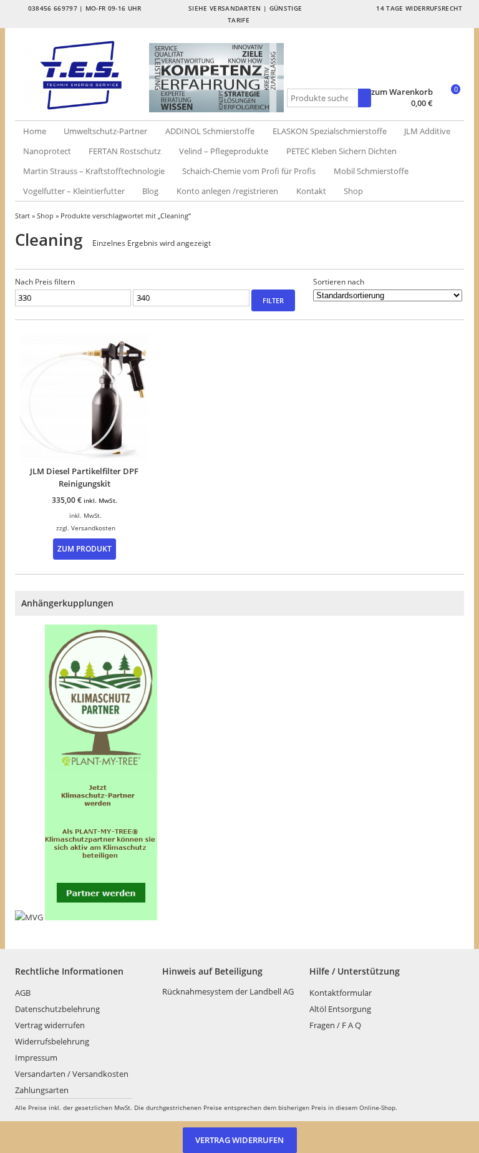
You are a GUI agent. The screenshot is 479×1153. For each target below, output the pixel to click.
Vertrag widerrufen (50, 1025)
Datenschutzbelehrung (57, 1008)
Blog (150, 191)
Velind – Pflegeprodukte (223, 151)
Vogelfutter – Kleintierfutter (74, 191)
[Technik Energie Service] (82, 75)
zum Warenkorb (402, 92)
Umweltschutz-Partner (105, 131)
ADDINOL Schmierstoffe (209, 131)
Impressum (36, 1057)
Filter (273, 300)
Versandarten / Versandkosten (71, 1073)
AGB (23, 992)
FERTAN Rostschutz (125, 151)
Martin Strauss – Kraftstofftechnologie (94, 171)
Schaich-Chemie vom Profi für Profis (249, 171)
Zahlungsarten (42, 1090)
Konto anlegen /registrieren (227, 191)
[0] (449, 104)
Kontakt (311, 191)
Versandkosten (93, 527)
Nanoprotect (47, 151)
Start (22, 215)
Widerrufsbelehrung (52, 1041)
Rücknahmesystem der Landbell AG (228, 991)
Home (34, 131)
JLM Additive (427, 131)
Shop (353, 191)
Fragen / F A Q (335, 1025)
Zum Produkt (84, 548)
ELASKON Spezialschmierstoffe (330, 131)
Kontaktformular (340, 992)
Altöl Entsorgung (340, 1008)
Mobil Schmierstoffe (371, 171)
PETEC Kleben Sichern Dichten (341, 151)
